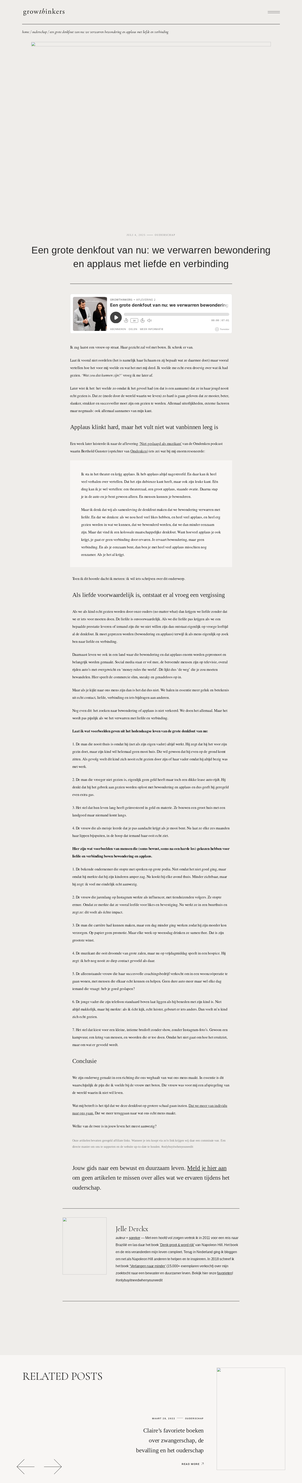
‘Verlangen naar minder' (148, 1266)
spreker (134, 1238)
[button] (25, 1466)
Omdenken (138, 451)
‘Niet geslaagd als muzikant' (160, 443)
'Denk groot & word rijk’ (177, 1245)
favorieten (224, 1273)
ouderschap (39, 31)
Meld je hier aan (206, 1167)
